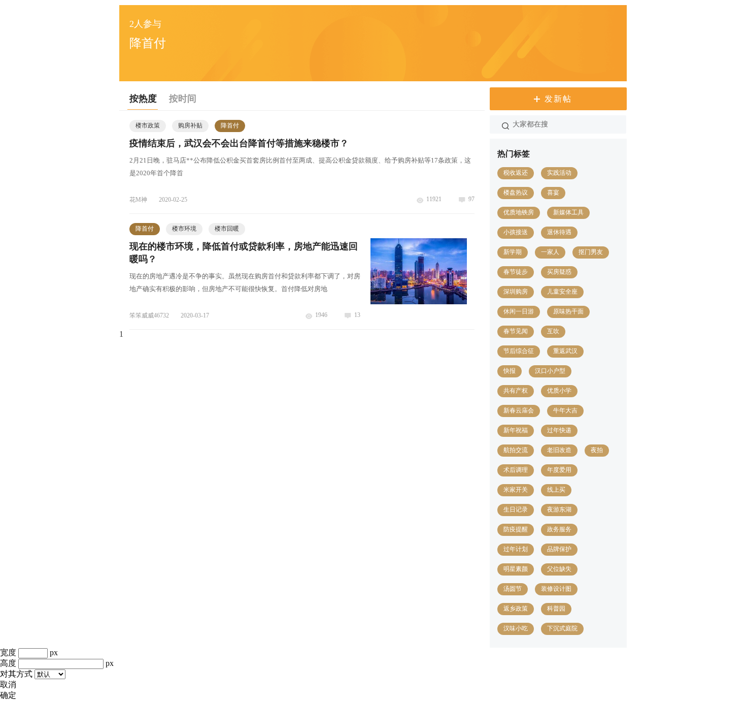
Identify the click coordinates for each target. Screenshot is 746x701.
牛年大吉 (565, 410)
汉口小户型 (550, 370)
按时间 (182, 98)
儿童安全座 (562, 291)
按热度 (143, 98)
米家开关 (515, 489)
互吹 (553, 331)
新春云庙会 (518, 410)
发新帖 (558, 98)
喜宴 (553, 192)
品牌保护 (559, 549)
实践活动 (559, 172)
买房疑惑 (559, 271)
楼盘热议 (515, 192)
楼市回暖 (227, 228)
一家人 (550, 252)
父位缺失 (559, 568)
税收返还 (515, 172)
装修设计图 (556, 588)
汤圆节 (512, 588)
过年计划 (515, 549)
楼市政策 (147, 125)
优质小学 (559, 390)
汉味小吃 (515, 628)
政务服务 (559, 529)
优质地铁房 (518, 212)
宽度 (8, 652)
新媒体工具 (568, 212)
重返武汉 (565, 351)
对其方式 (16, 674)
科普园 (556, 608)
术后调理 (515, 469)
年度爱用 (559, 469)
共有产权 (515, 390)
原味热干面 (568, 311)
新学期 (512, 252)
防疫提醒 (515, 529)
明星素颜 (515, 568)
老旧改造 (559, 450)
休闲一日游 (518, 311)
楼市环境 (184, 228)
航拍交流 (515, 450)
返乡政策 (515, 608)
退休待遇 (559, 232)
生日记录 (515, 509)
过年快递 (559, 430)
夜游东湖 (559, 509)
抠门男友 (591, 252)
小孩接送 (515, 232)
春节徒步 (515, 271)
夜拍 (597, 450)
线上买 (556, 489)
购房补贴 (190, 125)
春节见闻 (515, 331)
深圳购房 (515, 291)
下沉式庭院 (562, 628)
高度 (8, 663)
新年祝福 (515, 430)
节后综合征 (518, 351)
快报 (509, 370)
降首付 (230, 125)
